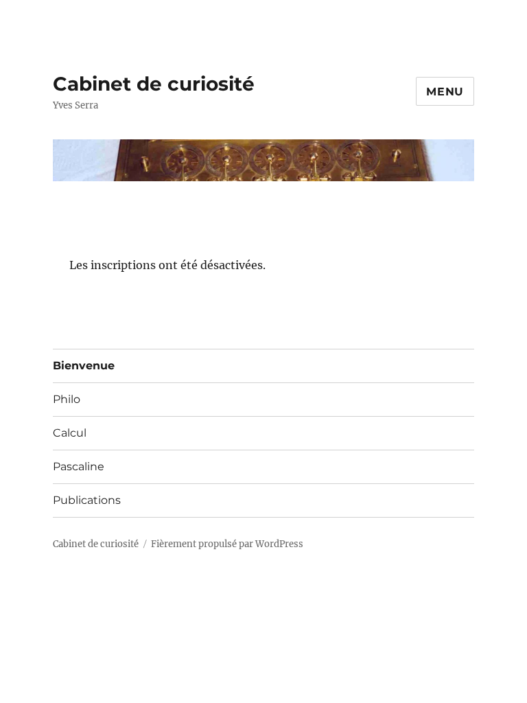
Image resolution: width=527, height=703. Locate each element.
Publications (87, 500)
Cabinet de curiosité (154, 83)
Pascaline (78, 466)
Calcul (69, 432)
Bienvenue (84, 365)
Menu (445, 91)
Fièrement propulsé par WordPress (227, 544)
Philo (66, 399)
